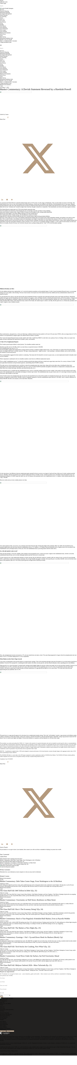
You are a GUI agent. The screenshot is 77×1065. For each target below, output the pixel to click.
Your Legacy (3, 30)
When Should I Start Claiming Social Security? (11, 858)
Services (2, 9)
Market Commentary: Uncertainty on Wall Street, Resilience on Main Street (18, 862)
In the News (3, 34)
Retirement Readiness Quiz (6, 38)
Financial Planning (4, 11)
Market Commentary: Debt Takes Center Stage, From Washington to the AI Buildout (20, 860)
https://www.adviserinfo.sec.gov (48, 1047)
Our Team (2, 20)
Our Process (3, 22)
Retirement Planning (5, 12)
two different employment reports (42, 358)
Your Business (3, 27)
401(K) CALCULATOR (6, 39)
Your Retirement (4, 28)
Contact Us (2, 853)
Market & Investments (5, 32)
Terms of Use (14, 1051)
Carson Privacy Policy (5, 1051)
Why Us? (2, 19)
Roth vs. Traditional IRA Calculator (8, 41)
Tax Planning (3, 16)
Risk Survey (3, 36)
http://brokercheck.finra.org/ (64, 1047)
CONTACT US (4, 43)
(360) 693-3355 (3, 2)
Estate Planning (3, 15)
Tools (1, 35)
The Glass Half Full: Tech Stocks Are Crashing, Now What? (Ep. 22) (25, 947)
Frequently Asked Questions (6, 1009)
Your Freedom (3, 31)
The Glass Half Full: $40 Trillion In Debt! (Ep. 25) (12, 861)
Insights (2, 24)
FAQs (1, 23)
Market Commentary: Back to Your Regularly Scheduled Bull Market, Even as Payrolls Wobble (35, 919)
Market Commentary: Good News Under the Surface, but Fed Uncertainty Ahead (29, 956)
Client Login (3, 3)
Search (1, 0)
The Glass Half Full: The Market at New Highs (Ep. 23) (20, 928)
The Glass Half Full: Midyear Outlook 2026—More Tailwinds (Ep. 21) (26, 965)
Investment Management (6, 13)
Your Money (3, 26)
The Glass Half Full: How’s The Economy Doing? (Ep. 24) (14, 864)
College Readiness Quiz (5, 42)
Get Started (2, 874)
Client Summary (10, 1031)
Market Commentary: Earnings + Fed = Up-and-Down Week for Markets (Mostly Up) (31, 937)
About (1, 18)
